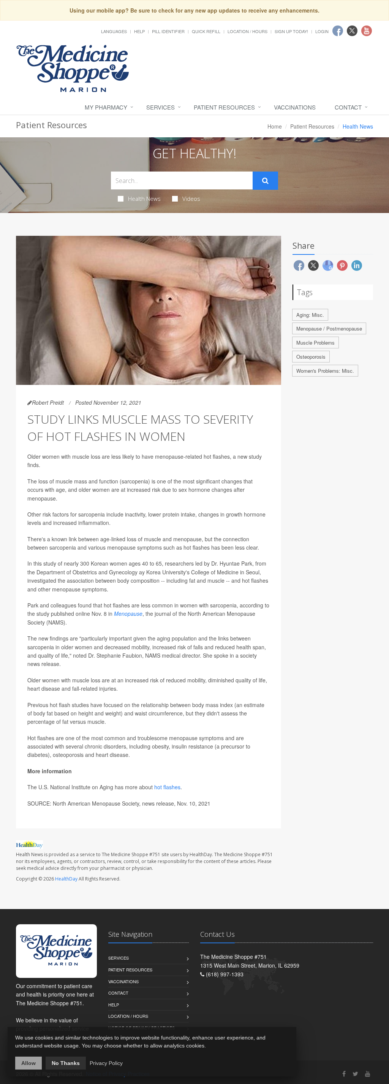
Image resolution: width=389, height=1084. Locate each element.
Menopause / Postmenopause (329, 328)
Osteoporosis (311, 356)
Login (322, 31)
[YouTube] (367, 1073)
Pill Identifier (168, 31)
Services (160, 107)
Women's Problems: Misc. (325, 370)
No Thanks (66, 1063)
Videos (191, 198)
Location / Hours (247, 31)
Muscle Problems (315, 342)
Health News (144, 198)
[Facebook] (344, 1073)
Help (139, 31)
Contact (348, 107)
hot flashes (167, 787)
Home (274, 126)
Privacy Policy (106, 1063)
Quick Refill (206, 31)
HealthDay (66, 879)
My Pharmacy (106, 107)
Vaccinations (295, 107)
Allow (28, 1063)
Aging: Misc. (310, 314)
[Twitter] (355, 1073)
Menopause (128, 613)
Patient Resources (224, 107)
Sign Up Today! (291, 31)
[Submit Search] (265, 181)
